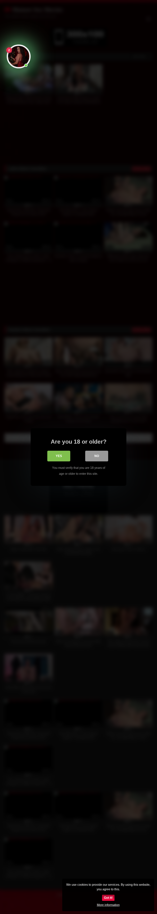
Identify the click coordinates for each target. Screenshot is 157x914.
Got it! (108, 897)
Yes (59, 456)
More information (108, 905)
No (96, 456)
